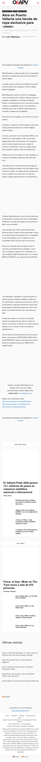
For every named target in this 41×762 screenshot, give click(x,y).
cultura (21, 8)
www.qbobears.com (25, 393)
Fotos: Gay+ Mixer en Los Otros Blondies (25, 626)
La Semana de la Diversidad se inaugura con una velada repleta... (27, 531)
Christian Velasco (9, 591)
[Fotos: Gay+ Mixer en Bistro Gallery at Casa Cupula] (7, 617)
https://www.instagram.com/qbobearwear (16, 404)
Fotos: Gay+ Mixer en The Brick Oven (25, 607)
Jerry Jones (7, 495)
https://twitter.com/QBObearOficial (14, 407)
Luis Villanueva (13, 37)
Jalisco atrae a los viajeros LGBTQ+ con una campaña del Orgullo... (27, 512)
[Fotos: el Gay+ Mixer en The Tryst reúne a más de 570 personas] (20, 564)
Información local (12, 8)
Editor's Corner (22, 11)
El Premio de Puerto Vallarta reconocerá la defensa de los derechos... (26, 502)
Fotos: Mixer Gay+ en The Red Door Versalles (26, 597)
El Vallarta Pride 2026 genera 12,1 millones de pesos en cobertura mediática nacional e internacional (20, 487)
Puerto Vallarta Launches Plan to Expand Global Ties (20, 681)
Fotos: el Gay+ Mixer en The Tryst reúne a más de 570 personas (20, 585)
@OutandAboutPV (20, 711)
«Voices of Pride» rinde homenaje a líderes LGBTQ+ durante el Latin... (26, 522)
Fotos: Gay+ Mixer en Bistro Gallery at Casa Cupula (26, 617)
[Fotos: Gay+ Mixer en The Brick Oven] (7, 607)
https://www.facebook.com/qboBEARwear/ (16, 401)
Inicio (3, 8)
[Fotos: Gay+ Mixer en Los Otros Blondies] (7, 627)
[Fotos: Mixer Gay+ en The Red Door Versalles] (7, 597)
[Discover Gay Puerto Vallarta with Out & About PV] (20, 2)
